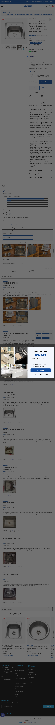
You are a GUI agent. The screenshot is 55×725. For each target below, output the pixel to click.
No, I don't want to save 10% (41, 374)
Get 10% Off (40, 370)
